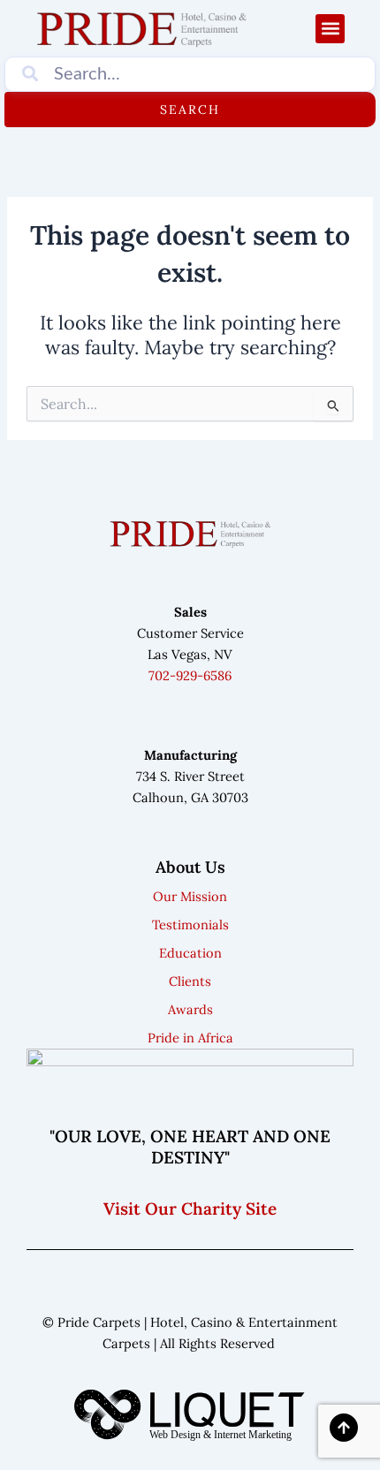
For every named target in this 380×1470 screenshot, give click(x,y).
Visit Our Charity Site (190, 1208)
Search (190, 109)
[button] (330, 28)
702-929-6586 (190, 675)
